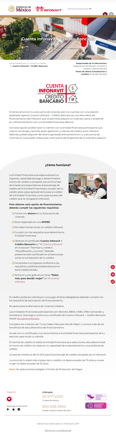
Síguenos (11, 392)
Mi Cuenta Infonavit (51, 244)
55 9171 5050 (52, 396)
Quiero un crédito (38, 63)
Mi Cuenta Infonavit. (28, 318)
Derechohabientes (78, 8)
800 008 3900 (54, 406)
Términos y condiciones (58, 430)
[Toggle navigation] (105, 14)
